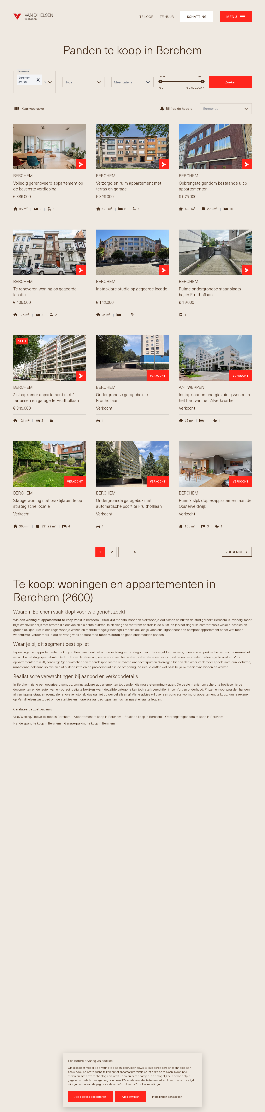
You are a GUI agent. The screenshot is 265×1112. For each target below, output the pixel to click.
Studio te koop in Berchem (143, 716)
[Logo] (33, 16)
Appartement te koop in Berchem (97, 716)
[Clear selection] (45, 82)
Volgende (234, 552)
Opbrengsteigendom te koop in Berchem (194, 716)
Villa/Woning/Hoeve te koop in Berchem (41, 716)
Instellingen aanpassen (167, 1097)
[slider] (160, 81)
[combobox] (34, 82)
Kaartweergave (33, 108)
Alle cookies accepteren (90, 1097)
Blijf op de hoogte (179, 108)
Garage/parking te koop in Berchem (89, 723)
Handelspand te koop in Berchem (37, 723)
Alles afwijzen (131, 1097)
